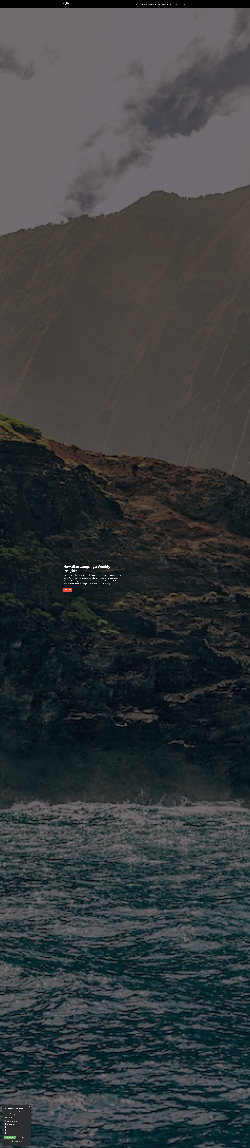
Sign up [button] (68, 590)
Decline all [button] (23, 1137)
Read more (10, 1117)
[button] (16, 1141)
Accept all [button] (10, 1137)
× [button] (29, 1106)
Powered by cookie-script (17, 1144)
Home (135, 4)
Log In (183, 4)
